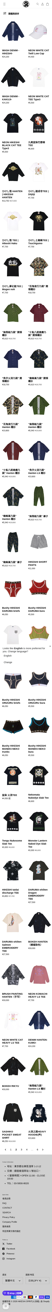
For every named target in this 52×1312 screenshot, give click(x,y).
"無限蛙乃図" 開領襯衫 (13, 320)
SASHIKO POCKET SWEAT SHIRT (13, 1120)
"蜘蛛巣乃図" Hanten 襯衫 (13, 503)
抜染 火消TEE (13, 782)
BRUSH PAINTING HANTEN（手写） (13, 981)
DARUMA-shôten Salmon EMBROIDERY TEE (13, 932)
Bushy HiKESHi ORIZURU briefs (13, 687)
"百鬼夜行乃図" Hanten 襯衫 (13, 411)
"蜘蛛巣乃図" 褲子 (13, 549)
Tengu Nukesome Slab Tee (13, 829)
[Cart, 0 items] (47, 4)
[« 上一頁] (5, 1150)
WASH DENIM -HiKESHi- (13, 38)
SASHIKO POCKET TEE (13, 641)
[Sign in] (42, 4)
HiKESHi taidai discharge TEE (13, 880)
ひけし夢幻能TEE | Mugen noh (13, 274)
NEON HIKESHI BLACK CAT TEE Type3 (13, 131)
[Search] (38, 4)
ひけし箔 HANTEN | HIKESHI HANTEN (13, 180)
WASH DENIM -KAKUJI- (13, 84)
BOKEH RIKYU (13, 1073)
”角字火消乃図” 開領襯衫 (13, 366)
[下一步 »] (42, 1149)
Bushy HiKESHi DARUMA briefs (13, 595)
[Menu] (4, 4)
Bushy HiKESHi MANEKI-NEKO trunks (13, 734)
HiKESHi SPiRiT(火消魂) (28, 1301)
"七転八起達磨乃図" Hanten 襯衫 (13, 457)
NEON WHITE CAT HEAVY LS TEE (13, 1027)
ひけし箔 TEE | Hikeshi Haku (13, 228)
